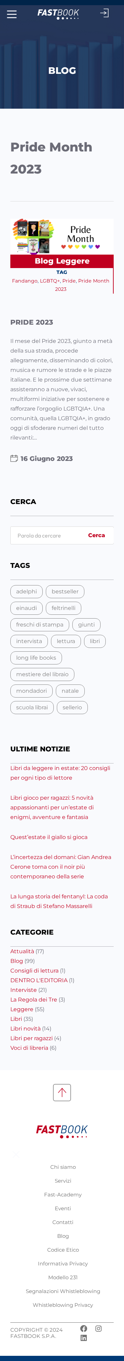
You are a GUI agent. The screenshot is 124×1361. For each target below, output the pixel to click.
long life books (36, 657)
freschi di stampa (39, 624)
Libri (16, 1019)
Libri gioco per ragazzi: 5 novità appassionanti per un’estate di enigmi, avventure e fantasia (52, 807)
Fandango (25, 281)
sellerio (72, 707)
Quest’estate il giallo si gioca (48, 837)
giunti (86, 624)
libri (95, 641)
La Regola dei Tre (33, 999)
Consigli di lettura (34, 970)
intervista (29, 641)
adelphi (26, 591)
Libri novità (25, 1028)
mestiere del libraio (42, 674)
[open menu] (11, 14)
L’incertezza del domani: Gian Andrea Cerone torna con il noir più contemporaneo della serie (60, 867)
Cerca (96, 535)
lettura (66, 641)
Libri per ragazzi (31, 1038)
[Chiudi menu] (16, 1154)
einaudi (26, 608)
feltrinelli (63, 608)
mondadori (31, 691)
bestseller (65, 591)
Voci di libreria (29, 1048)
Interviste (23, 990)
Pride (69, 281)
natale (70, 691)
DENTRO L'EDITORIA (39, 980)
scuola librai (32, 707)
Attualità (22, 951)
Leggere (73, 261)
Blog (44, 261)
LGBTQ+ (50, 281)
